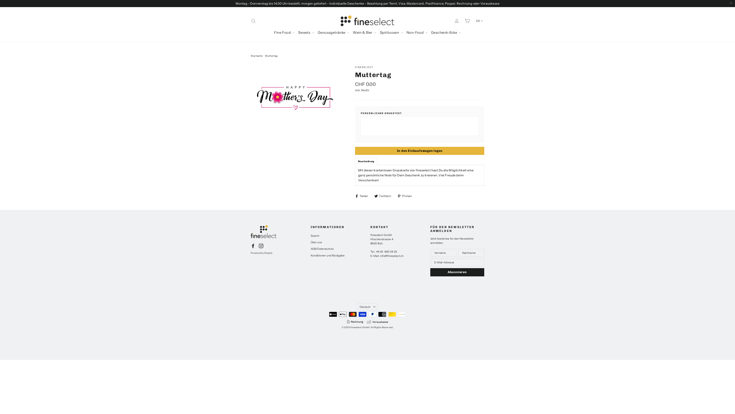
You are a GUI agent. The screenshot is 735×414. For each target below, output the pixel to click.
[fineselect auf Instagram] (261, 245)
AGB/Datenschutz (322, 249)
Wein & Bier (363, 32)
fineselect (364, 67)
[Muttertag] (296, 97)
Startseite (257, 55)
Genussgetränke (332, 32)
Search (315, 235)
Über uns (316, 242)
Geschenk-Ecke (444, 32)
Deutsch (365, 307)
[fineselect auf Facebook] (253, 245)
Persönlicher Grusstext (381, 113)
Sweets (304, 32)
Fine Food (283, 32)
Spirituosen (390, 32)
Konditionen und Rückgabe (328, 255)
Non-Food (416, 32)
